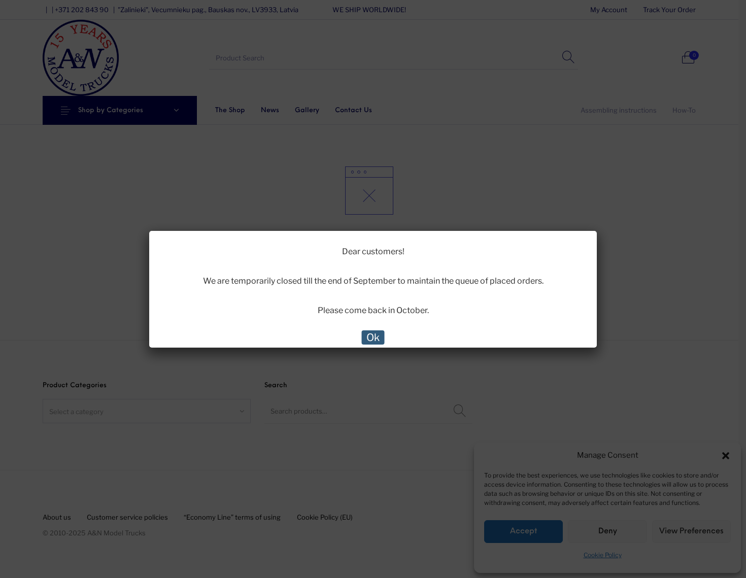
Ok (373, 337)
